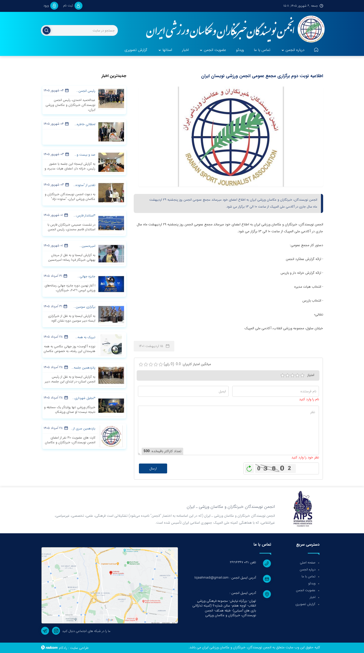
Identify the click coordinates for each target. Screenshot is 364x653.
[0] (141, 364)
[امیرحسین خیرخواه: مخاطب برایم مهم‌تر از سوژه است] (111, 253)
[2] (287, 375)
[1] (282, 375)
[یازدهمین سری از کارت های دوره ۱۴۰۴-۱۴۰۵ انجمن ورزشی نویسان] (111, 436)
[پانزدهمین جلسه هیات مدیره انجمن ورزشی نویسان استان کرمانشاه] (111, 375)
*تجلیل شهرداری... (83, 398)
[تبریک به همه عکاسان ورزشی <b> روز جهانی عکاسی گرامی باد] (111, 344)
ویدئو (311, 583)
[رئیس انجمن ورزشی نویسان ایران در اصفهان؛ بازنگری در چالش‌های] (111, 98)
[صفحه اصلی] (316, 50)
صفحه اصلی (307, 562)
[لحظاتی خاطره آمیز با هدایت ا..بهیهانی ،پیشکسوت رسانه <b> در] (111, 131)
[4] (297, 375)
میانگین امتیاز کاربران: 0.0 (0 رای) (187, 364)
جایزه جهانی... (86, 276)
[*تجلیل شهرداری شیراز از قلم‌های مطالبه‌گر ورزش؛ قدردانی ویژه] (111, 405)
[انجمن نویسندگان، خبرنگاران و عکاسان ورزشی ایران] (232, 30)
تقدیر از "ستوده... (84, 185)
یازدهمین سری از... (83, 428)
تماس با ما (308, 576)
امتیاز (310, 375)
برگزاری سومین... (84, 306)
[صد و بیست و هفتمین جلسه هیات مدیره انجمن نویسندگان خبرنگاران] (111, 162)
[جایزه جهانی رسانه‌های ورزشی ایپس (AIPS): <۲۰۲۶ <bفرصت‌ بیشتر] (111, 283)
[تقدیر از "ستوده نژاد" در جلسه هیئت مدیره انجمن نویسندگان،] (111, 192)
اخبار (312, 597)
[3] (292, 375)
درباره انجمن (307, 569)
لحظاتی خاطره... (85, 124)
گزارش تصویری (305, 604)
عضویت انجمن (305, 590)
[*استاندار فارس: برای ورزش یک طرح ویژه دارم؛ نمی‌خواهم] (111, 223)
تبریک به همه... (85, 337)
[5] (302, 375)
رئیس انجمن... (85, 90)
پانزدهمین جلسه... (83, 367)
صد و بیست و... (85, 154)
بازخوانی (249, 467)
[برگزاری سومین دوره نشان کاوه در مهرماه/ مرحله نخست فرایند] (111, 314)
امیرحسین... (87, 246)
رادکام (63, 648)
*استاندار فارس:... (84, 215)
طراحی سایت (79, 648)
